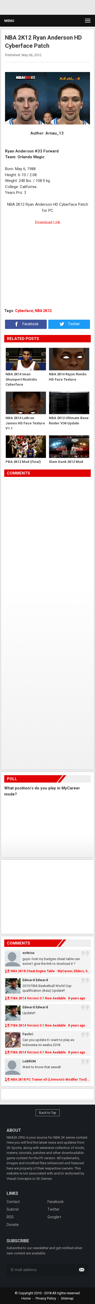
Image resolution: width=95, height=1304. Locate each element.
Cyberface (24, 311)
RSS (10, 1217)
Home (26, 1298)
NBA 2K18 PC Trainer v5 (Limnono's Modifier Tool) (49, 1079)
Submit (13, 1209)
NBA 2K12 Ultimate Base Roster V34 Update (69, 420)
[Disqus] (47, 551)
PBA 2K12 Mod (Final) (23, 462)
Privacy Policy (46, 1298)
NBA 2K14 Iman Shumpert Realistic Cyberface (21, 379)
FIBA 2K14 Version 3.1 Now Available (38, 998)
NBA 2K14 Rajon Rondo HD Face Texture (67, 376)
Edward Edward (35, 980)
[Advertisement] (47, 270)
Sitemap (67, 1298)
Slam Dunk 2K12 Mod (66, 462)
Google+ (54, 1217)
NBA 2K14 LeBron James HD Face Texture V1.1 (25, 423)
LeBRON (29, 1061)
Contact (13, 1202)
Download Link (47, 222)
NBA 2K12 (43, 311)
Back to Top (47, 1113)
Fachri (27, 1034)
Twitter (73, 324)
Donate (13, 1224)
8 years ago (76, 998)
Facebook (30, 324)
